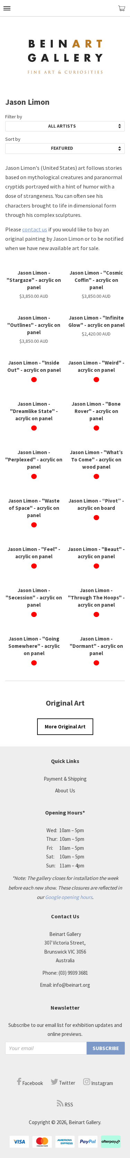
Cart (124, 11)
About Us (65, 790)
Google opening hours (68, 897)
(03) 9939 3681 (73, 972)
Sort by (12, 139)
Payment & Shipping (65, 778)
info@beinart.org (71, 985)
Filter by (13, 116)
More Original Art (65, 726)
